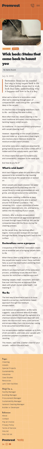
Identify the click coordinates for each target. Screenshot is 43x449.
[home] (11, 5)
